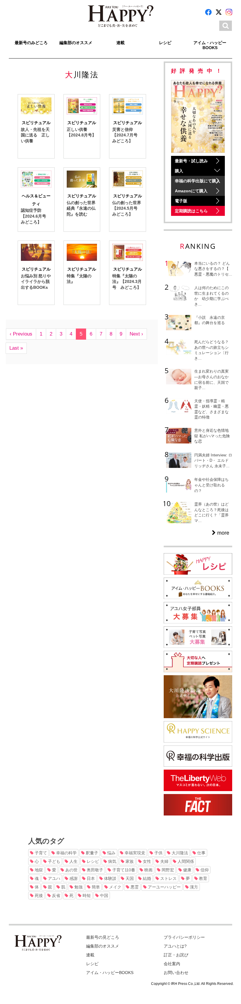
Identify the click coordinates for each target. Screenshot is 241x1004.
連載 (120, 42)
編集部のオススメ (75, 42)
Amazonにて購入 (191, 191)
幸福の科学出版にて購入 (197, 181)
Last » (16, 348)
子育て (40, 852)
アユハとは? (175, 946)
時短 (86, 895)
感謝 (73, 878)
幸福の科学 (66, 852)
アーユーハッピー (164, 887)
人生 (73, 861)
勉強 (78, 887)
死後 (38, 895)
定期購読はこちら (191, 211)
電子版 (181, 201)
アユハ (53, 878)
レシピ (165, 42)
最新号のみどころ (31, 42)
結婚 (146, 878)
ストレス (168, 878)
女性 (146, 861)
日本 (90, 878)
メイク (114, 887)
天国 (129, 878)
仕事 (200, 852)
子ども (53, 861)
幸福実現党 (134, 852)
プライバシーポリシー (184, 937)
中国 (103, 895)
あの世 (71, 870)
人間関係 (185, 861)
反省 (55, 895)
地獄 (38, 870)
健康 (186, 870)
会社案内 (172, 963)
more (222, 533)
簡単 (95, 887)
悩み (111, 852)
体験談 (109, 878)
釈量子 (91, 852)
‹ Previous (21, 334)
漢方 (193, 887)
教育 (202, 878)
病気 (111, 861)
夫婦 (163, 861)
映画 (148, 870)
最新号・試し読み (191, 161)
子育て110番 (123, 870)
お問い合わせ (176, 972)
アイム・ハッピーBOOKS (209, 45)
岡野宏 (167, 870)
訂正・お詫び (176, 955)
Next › (136, 334)
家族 (129, 861)
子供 (158, 852)
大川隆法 (179, 852)
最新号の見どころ (102, 937)
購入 (179, 171)
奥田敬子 (94, 870)
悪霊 (134, 887)
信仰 (204, 870)
